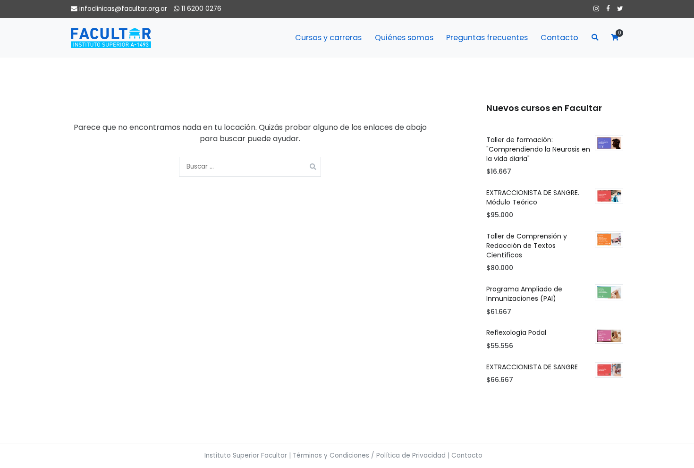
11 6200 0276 (200, 8)
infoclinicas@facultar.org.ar (123, 8)
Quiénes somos (404, 37)
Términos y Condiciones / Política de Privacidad (369, 455)
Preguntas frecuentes (487, 37)
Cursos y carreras (328, 37)
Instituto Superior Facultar (245, 455)
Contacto (559, 37)
